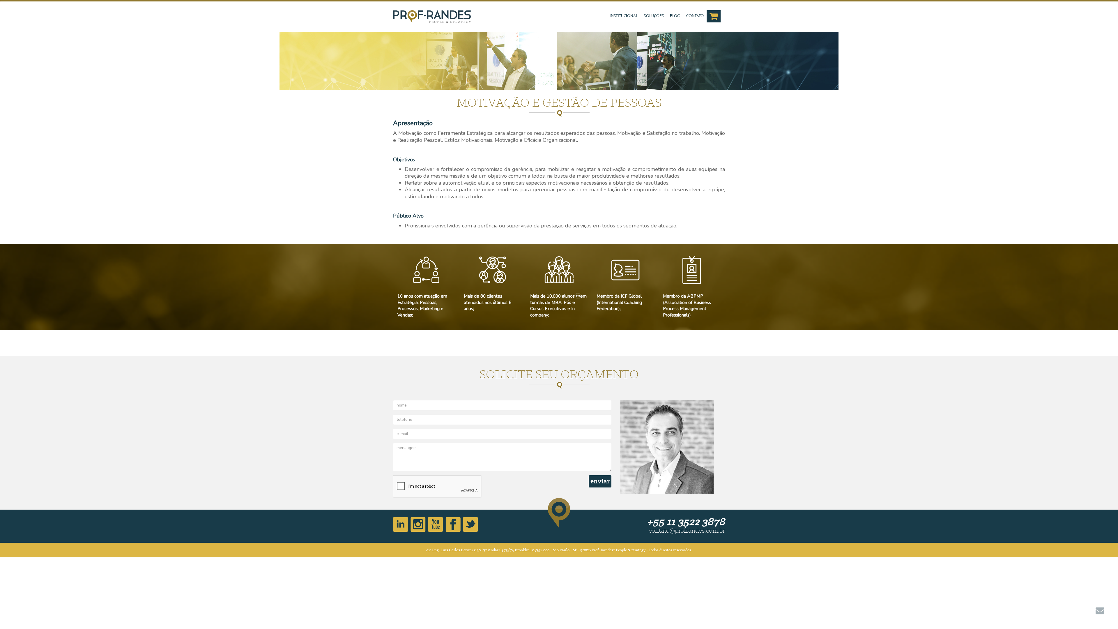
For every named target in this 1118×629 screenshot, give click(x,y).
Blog (675, 15)
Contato (695, 15)
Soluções (654, 15)
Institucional (624, 15)
